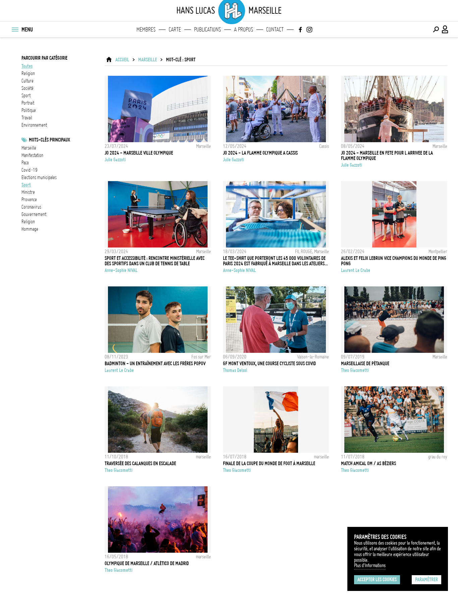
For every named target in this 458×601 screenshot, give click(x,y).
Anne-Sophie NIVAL (121, 270)
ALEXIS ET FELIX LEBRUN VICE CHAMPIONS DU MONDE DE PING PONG (393, 261)
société (27, 88)
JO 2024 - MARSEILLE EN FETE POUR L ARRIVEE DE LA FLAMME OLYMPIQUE (387, 155)
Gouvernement (33, 214)
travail (26, 118)
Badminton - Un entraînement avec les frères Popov (155, 363)
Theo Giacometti (355, 370)
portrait (27, 103)
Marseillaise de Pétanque (365, 363)
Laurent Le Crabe (355, 270)
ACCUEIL (122, 60)
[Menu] (14, 29)
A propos (243, 29)
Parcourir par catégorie (44, 58)
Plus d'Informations (370, 565)
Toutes (27, 66)
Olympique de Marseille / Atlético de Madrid (147, 563)
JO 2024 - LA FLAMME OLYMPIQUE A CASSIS (260, 153)
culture (27, 81)
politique (28, 110)
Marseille (147, 60)
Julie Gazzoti (115, 160)
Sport (26, 185)
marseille (28, 148)
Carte (175, 29)
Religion (28, 222)
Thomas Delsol (235, 370)
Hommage (29, 229)
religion (28, 73)
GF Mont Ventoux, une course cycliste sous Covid (269, 363)
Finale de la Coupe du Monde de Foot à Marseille (269, 463)
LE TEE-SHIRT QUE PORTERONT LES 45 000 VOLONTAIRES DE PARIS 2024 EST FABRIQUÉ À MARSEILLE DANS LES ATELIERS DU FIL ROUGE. (274, 261)
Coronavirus (31, 207)
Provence (29, 200)
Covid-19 (29, 170)
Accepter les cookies (377, 580)
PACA (24, 163)
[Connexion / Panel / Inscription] (445, 29)
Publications (207, 29)
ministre (28, 192)
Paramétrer (426, 580)
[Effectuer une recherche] (436, 29)
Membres (146, 29)
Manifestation (32, 155)
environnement (34, 125)
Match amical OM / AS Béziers (368, 463)
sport (26, 96)
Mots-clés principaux (49, 140)
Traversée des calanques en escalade (140, 463)
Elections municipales (39, 177)
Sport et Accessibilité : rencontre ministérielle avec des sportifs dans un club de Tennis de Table (155, 261)
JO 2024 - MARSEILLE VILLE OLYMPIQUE (139, 153)
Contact (275, 29)
